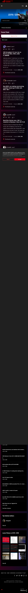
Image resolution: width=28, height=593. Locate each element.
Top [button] (2, 589)
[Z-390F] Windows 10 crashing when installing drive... (13, 471)
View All (4, 563)
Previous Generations (6, 27)
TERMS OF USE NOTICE (10, 580)
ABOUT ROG (3, 573)
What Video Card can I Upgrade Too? (9, 503)
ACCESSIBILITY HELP (21, 573)
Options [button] (26, 27)
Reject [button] (8, 159)
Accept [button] (19, 159)
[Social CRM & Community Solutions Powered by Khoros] (24, 590)
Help (23, 5)
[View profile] (4, 46)
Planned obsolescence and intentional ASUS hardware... (13, 449)
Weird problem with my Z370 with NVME (10, 464)
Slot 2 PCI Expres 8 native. (7, 477)
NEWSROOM (12, 573)
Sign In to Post (14, 36)
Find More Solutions (6, 508)
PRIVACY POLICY (18, 580)
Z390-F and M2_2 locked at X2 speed (9, 490)
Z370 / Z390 (20, 70)
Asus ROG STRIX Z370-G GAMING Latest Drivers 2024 (13, 497)
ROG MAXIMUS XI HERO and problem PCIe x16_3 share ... (13, 484)
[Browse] (2, 6)
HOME (8, 573)
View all (4, 525)
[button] (5, 539)
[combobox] (14, 20)
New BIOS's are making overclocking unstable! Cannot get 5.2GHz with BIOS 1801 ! (13, 87)
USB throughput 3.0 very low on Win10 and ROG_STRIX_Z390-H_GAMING (12, 53)
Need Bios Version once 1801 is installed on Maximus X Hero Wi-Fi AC (14, 121)
